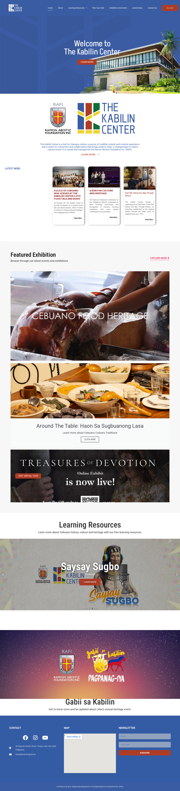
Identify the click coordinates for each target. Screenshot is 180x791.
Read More (78, 218)
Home (50, 8)
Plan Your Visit (98, 8)
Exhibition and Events (118, 8)
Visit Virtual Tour (28, 476)
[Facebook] (25, 738)
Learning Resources (76, 8)
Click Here (90, 439)
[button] (3, 574)
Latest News (137, 8)
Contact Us (152, 8)
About (60, 8)
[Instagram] (35, 738)
